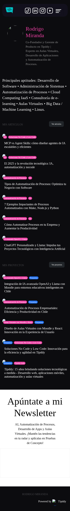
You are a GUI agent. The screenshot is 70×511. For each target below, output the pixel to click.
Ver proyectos (57, 265)
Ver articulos (56, 124)
